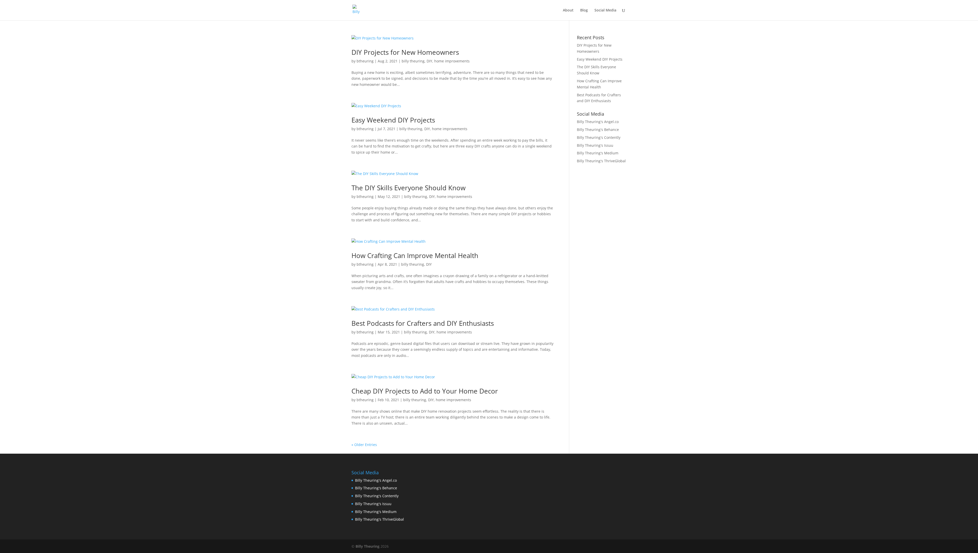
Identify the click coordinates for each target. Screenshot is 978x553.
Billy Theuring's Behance (598, 129)
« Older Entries (364, 444)
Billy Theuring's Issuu (595, 145)
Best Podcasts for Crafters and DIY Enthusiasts (422, 323)
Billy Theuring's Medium (597, 153)
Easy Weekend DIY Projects (393, 120)
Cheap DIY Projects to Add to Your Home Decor (424, 391)
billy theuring (413, 61)
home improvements (452, 61)
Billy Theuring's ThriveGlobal (601, 160)
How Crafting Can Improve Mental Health (414, 255)
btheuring (365, 61)
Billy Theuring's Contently (598, 137)
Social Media (605, 10)
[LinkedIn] (601, 546)
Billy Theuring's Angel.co (598, 121)
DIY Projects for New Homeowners (405, 52)
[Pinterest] (623, 546)
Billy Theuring (367, 546)
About (568, 10)
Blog (584, 10)
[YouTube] (612, 546)
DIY (429, 61)
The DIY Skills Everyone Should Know (408, 187)
